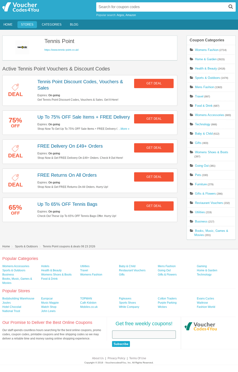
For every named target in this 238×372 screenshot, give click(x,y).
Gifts (198, 143)
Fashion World (206, 307)
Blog (74, 24)
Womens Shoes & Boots (211, 152)
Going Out (202, 165)
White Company (129, 307)
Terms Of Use (137, 358)
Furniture (201, 184)
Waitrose (202, 302)
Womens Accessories (209, 115)
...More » (124, 128)
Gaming (202, 266)
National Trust (11, 311)
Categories (52, 24)
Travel (199, 96)
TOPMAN (86, 298)
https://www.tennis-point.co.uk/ (61, 49)
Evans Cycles (205, 298)
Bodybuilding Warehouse (18, 298)
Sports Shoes (127, 302)
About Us (98, 358)
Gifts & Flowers (205, 193)
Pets (198, 175)
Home (8, 24)
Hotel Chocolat (11, 307)
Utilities (200, 212)
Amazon (131, 15)
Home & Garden (206, 59)
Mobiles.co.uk (89, 307)
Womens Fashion (206, 50)
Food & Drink (204, 105)
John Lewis (48, 311)
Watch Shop (48, 307)
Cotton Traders (167, 298)
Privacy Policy (116, 358)
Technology (202, 124)
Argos (120, 15)
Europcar (47, 298)
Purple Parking (167, 302)
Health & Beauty (206, 68)
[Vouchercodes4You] (200, 327)
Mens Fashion (204, 87)
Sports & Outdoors (207, 78)
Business (201, 221)
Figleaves (125, 298)
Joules (6, 302)
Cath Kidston (88, 302)
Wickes (162, 307)
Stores (27, 24)
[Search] (230, 6)
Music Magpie (50, 302)
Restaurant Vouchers (209, 203)
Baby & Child (204, 133)
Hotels (45, 266)
